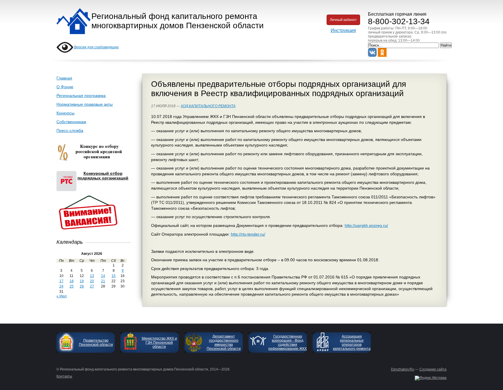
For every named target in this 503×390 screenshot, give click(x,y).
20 (92, 281)
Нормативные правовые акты (84, 104)
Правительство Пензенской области (96, 342)
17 (61, 281)
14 (103, 276)
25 (72, 286)
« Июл (61, 296)
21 (103, 281)
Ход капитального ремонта (208, 106)
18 (72, 281)
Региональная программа (81, 95)
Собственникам (71, 121)
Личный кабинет (343, 20)
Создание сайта (433, 369)
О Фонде (64, 86)
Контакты (64, 376)
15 (113, 276)
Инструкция (343, 30)
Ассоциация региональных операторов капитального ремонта (352, 342)
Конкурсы (65, 113)
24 (61, 286)
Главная (64, 78)
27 (92, 286)
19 (82, 281)
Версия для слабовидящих (96, 47)
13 (92, 276)
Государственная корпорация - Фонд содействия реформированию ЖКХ (287, 342)
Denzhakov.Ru (402, 369)
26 (82, 286)
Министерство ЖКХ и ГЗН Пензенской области (159, 342)
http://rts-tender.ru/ (248, 234)
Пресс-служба (69, 130)
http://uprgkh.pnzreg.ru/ (366, 225)
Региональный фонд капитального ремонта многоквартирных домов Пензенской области (177, 21)
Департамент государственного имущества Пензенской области (224, 342)
